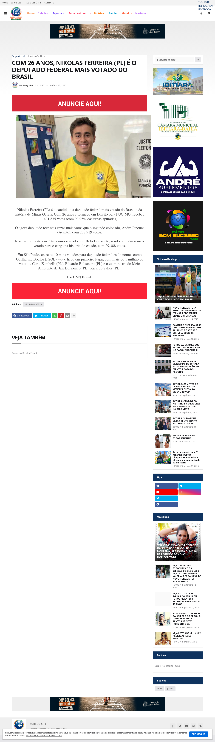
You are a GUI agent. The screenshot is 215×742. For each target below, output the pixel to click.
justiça (170, 688)
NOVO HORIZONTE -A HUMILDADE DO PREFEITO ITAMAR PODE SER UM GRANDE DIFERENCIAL (187, 312)
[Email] (67, 315)
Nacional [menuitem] (141, 13)
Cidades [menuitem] (43, 13)
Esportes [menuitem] (58, 13)
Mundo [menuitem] (126, 13)
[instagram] (189, 492)
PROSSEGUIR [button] (198, 734)
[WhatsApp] (54, 315)
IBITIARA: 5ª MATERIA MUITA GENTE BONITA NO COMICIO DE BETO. (185, 421)
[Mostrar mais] (73, 315)
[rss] (200, 726)
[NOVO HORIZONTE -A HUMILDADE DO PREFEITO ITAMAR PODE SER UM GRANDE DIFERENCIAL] (163, 313)
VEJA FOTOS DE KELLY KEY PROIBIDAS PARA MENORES (187, 636)
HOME (5, 2)
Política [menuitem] (99, 13)
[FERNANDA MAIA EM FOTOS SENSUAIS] (163, 441)
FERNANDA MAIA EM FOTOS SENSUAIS (184, 437)
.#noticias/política (36, 56)
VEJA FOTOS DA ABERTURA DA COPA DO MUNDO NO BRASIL (175, 298)
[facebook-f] (172, 726)
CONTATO (49, 2)
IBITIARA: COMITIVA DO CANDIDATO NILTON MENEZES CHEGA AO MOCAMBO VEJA (185, 388)
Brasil (159, 688)
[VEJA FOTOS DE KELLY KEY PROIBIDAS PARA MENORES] (163, 638)
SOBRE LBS (16, 2)
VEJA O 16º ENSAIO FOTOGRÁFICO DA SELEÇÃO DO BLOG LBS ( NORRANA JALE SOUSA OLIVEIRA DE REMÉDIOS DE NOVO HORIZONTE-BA (177, 551)
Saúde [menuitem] (113, 13)
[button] (5, 13)
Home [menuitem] (31, 13)
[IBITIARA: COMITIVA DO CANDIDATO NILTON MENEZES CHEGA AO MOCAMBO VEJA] (163, 389)
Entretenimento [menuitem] (79, 13)
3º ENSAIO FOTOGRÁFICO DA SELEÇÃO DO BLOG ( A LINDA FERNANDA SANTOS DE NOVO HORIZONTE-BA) (187, 618)
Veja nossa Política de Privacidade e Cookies (44, 735)
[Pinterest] (61, 315)
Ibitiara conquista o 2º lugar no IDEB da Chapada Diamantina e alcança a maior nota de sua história (186, 457)
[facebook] (166, 486)
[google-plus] (189, 498)
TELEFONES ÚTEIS (32, 2)
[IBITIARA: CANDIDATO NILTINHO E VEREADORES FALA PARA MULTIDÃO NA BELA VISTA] (163, 406)
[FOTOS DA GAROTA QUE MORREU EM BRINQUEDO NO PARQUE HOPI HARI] (163, 350)
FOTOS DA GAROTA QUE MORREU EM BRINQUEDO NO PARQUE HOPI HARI (186, 348)
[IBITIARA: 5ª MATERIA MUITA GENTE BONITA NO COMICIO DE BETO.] (163, 423)
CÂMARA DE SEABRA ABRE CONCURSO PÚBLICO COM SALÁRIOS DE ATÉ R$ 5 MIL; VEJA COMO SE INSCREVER (187, 330)
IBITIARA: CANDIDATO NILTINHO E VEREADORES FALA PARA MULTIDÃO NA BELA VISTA (186, 405)
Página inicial (18, 56)
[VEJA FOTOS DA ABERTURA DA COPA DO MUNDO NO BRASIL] (178, 284)
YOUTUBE (204, 2)
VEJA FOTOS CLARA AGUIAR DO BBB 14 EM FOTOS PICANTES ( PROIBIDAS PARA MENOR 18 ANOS (186, 599)
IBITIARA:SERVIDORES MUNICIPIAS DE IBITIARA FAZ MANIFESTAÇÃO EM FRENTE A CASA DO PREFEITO (186, 366)
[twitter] (189, 486)
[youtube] (166, 492)
